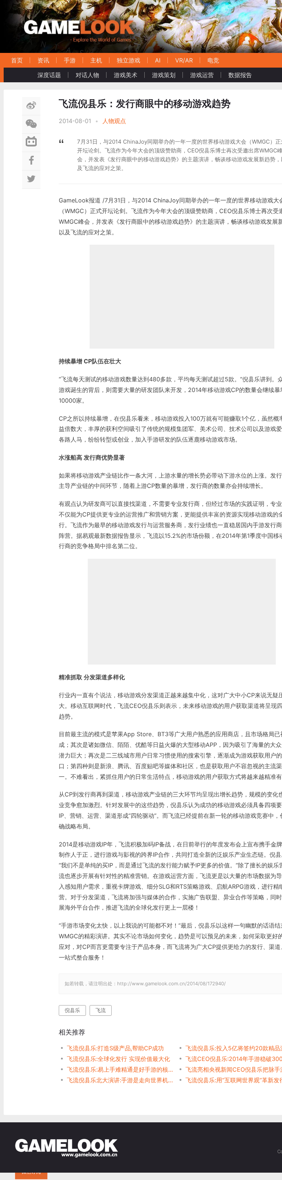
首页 (17, 60)
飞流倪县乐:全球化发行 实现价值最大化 (118, 1058)
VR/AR (184, 60)
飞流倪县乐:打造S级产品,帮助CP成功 (115, 1048)
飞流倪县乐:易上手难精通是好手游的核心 (120, 1069)
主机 (96, 60)
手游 (70, 60)
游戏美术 (125, 75)
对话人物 (87, 75)
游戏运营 (202, 75)
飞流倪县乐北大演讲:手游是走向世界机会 (120, 1080)
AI (157, 60)
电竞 (213, 60)
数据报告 (240, 75)
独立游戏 (128, 60)
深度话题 (49, 75)
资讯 (43, 60)
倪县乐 (72, 1010)
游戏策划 (164, 75)
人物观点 (114, 121)
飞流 (100, 1010)
